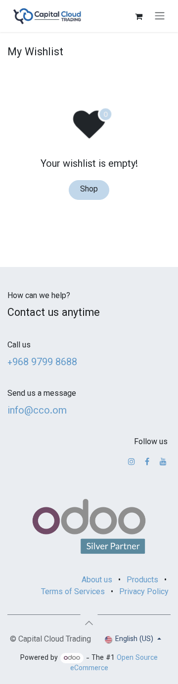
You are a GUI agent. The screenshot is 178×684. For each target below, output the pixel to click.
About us (97, 580)
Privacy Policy (144, 592)
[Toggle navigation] (160, 16)
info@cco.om (37, 411)
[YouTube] (163, 461)
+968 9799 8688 (42, 363)
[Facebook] (147, 461)
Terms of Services (73, 592)
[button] (89, 623)
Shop (89, 190)
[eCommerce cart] (138, 16)
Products (142, 580)
